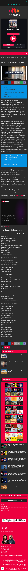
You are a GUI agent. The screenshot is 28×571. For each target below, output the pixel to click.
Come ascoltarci (4, 508)
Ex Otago (7, 347)
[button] (26, 1)
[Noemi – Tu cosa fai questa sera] (20, 421)
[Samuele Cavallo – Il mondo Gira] (8, 412)
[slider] (12, 500)
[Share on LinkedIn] (9, 82)
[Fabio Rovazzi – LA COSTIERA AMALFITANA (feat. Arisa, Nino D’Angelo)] (14, 403)
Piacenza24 (3, 512)
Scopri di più (4, 552)
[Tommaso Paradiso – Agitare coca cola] (14, 399)
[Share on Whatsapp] (21, 82)
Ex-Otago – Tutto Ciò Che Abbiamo (16, 361)
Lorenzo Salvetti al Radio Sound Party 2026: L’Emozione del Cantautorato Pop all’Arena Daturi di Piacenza (17, 459)
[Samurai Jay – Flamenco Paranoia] (14, 430)
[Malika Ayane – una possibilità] (20, 417)
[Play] (3, 500)
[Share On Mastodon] (24, 82)
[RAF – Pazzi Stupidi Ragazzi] (8, 421)
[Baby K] (20, 412)
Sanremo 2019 (19, 195)
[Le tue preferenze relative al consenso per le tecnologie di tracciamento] (2, 568)
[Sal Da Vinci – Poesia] (14, 421)
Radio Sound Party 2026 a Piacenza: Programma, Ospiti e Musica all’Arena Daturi (17, 452)
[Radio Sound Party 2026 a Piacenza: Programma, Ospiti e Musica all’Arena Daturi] (14, 385)
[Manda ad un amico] (15, 82)
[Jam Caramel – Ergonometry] (8, 394)
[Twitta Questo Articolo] (6, 82)
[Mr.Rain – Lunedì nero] (20, 426)
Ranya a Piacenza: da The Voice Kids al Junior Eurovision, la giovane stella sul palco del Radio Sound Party (17, 473)
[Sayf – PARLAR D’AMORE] (20, 403)
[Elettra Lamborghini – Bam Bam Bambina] (8, 435)
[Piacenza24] (19, 4)
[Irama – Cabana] (14, 426)
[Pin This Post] (12, 82)
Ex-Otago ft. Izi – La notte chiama (16, 355)
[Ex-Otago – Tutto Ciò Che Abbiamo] (4, 364)
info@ (6, 551)
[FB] (9, 4)
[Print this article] (18, 82)
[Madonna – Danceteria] (8, 399)
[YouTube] (14, 4)
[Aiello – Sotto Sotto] (8, 439)
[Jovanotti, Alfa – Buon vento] (20, 430)
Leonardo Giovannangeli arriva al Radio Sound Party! (16, 445)
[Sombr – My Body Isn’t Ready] (20, 399)
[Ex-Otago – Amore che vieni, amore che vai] (4, 371)
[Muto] (21, 500)
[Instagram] (11, 4)
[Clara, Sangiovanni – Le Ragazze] (8, 430)
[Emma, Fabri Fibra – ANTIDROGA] (20, 394)
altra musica (8, 226)
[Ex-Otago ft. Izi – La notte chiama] (4, 356)
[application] (14, 500)
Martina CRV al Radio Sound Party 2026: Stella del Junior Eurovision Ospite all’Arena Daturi (16, 466)
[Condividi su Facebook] (2, 82)
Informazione (4, 506)
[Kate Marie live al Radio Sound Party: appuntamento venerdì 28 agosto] (8, 408)
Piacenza (8, 44)
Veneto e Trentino (19, 47)
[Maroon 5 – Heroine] (14, 439)
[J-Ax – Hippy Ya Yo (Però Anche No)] (8, 426)
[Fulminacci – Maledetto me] (20, 439)
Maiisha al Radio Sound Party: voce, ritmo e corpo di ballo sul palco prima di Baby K (17, 480)
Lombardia (8, 47)
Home (2, 504)
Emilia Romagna (20, 44)
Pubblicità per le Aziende (6, 510)
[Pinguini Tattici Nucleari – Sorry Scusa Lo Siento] (20, 435)
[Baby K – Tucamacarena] (14, 417)
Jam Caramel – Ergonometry (15, 486)
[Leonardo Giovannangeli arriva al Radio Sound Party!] (8, 385)
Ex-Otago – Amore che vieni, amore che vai (16, 370)
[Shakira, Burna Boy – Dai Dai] (14, 435)
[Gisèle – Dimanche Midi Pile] (8, 403)
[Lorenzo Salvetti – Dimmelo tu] (20, 408)
